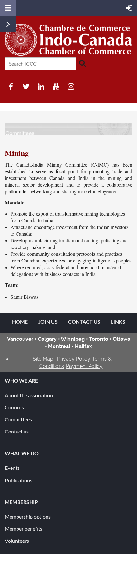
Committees (18, 419)
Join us (48, 322)
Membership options (28, 516)
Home (20, 322)
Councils (14, 407)
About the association (29, 395)
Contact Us (84, 322)
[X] (26, 86)
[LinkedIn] (41, 86)
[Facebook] (11, 86)
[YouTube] (56, 86)
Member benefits (23, 529)
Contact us (17, 431)
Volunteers (17, 541)
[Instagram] (71, 86)
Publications (18, 480)
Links (118, 322)
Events (12, 468)
